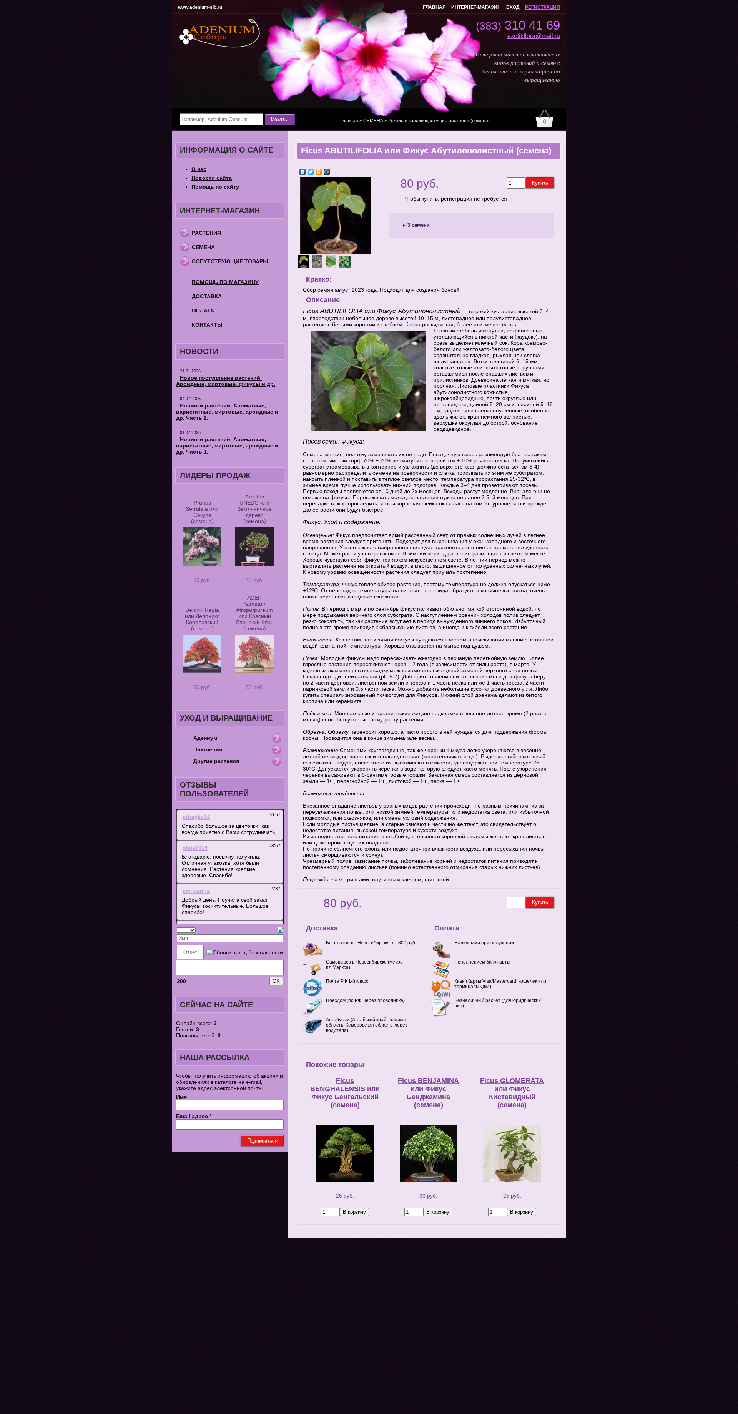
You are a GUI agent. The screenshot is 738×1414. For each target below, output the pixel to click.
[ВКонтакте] (303, 172)
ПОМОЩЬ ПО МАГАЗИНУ (225, 282)
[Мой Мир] (327, 172)
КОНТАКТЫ (207, 325)
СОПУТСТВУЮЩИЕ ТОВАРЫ (230, 261)
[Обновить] (280, 929)
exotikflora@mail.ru (533, 36)
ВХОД (513, 7)
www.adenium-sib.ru (200, 7)
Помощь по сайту (215, 187)
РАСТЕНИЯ (206, 233)
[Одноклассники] (319, 172)
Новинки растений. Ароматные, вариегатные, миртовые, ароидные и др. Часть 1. (227, 445)
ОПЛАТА (203, 310)
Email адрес (193, 1116)
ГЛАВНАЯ (434, 7)
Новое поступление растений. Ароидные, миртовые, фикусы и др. (225, 381)
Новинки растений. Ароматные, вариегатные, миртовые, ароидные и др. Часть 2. (227, 411)
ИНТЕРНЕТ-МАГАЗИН (476, 7)
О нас (198, 169)
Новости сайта (211, 178)
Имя (181, 1097)
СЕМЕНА (203, 247)
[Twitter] (311, 172)
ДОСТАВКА (207, 296)
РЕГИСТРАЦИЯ (542, 7)
